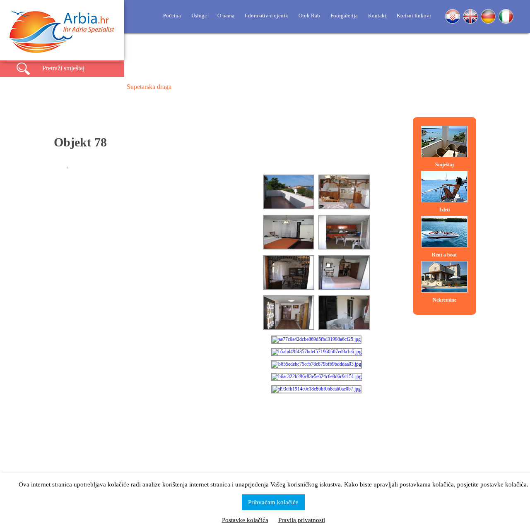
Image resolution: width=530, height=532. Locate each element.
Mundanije (314, 86)
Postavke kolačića (245, 520)
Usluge (199, 15)
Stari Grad (389, 86)
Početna (172, 15)
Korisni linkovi (414, 15)
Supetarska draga (149, 86)
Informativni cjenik (266, 15)
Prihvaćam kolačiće (273, 502)
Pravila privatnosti (301, 520)
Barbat (234, 86)
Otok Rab (309, 15)
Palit (352, 86)
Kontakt (377, 15)
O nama (225, 15)
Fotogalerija (344, 15)
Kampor (271, 86)
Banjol (198, 86)
